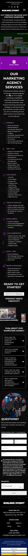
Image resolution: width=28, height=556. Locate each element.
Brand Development (14, 268)
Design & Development (15, 151)
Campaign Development (16, 135)
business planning (9, 105)
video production (13, 102)
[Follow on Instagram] (15, 7)
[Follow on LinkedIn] (12, 7)
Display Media (12, 193)
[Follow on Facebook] (9, 7)
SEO (18, 165)
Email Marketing (13, 254)
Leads (21, 238)
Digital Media (12, 187)
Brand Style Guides (14, 272)
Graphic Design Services (15, 205)
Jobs (11, 523)
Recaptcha (5, 481)
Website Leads (13, 245)
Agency (18, 523)
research (19, 105)
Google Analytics (13, 167)
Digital (10, 236)
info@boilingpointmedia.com (14, 535)
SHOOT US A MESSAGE (14, 294)
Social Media (12, 179)
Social (10, 240)
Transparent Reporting (15, 129)
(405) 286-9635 (14, 533)
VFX (9, 209)
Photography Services (15, 274)
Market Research (13, 127)
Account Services (13, 125)
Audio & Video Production (16, 207)
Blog (12, 526)
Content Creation (13, 153)
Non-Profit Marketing (15, 143)
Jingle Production (13, 270)
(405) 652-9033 (15, 4)
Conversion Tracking (14, 169)
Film (19, 526)
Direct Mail (11, 260)
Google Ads (12, 181)
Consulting (11, 139)
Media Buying (12, 197)
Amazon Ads (17, 236)
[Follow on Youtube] (18, 7)
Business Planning (14, 137)
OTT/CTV (11, 177)
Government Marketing (15, 141)
